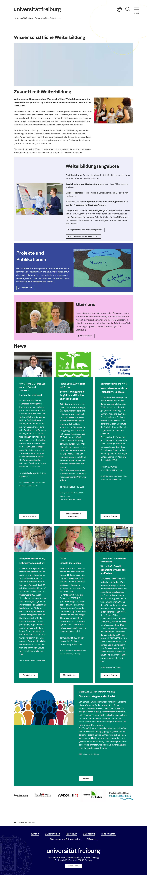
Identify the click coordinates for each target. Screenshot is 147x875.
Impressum (71, 833)
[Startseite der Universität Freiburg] (37, 9)
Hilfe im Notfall (108, 833)
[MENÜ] (136, 9)
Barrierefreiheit (52, 833)
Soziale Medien (74, 866)
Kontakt (35, 833)
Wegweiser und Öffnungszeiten (65, 839)
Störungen (92, 839)
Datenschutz (89, 833)
